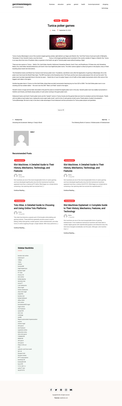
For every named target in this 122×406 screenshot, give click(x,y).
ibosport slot (21, 353)
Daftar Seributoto (23, 289)
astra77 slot (21, 368)
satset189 (21, 311)
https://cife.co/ (22, 345)
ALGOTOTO (21, 370)
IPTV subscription (23, 357)
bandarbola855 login (24, 304)
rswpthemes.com (64, 398)
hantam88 (21, 266)
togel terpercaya (22, 268)
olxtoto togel (21, 323)
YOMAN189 (21, 336)
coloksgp (20, 315)
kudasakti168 (22, 362)
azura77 (20, 283)
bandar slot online (23, 255)
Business (52, 4)
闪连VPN (20, 294)
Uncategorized (19, 160)
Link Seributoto (22, 285)
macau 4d (21, 275)
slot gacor (21, 326)
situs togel (21, 287)
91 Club (20, 272)
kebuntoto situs (22, 332)
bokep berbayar (22, 298)
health (83, 4)
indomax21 (21, 258)
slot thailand (21, 309)
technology (105, 8)
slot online (21, 277)
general (76, 4)
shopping (105, 4)
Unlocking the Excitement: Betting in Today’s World (27, 122)
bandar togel (21, 270)
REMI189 (20, 338)
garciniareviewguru (21, 4)
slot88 (19, 317)
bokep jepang (22, 279)
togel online (21, 306)
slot (19, 347)
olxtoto (20, 264)
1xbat (19, 262)
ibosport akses (22, 355)
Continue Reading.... (20, 190)
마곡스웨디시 (22, 366)
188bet (20, 260)
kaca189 (20, 364)
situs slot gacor (22, 334)
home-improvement (94, 4)
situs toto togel (22, 292)
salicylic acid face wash (25, 349)
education (61, 4)
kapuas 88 (61, 110)
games (69, 4)
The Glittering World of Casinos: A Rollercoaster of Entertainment (91, 122)
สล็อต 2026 (21, 300)
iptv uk (20, 351)
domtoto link (21, 281)
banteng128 (21, 359)
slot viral (20, 313)
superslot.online (22, 330)
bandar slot (21, 296)
